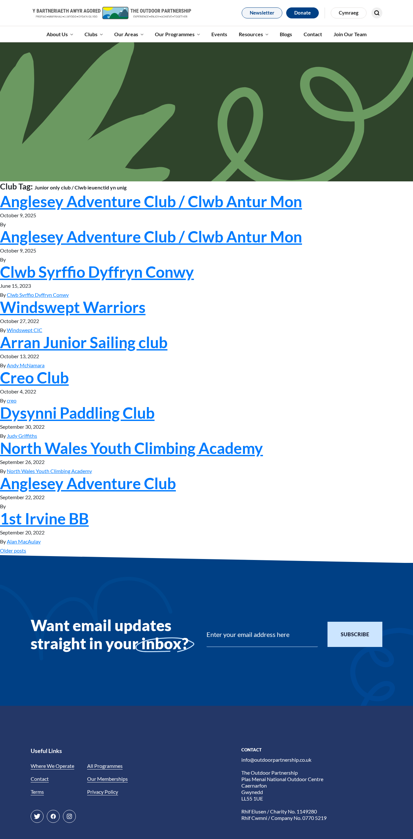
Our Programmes (175, 34)
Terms (37, 792)
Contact (313, 34)
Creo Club (34, 377)
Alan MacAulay (24, 541)
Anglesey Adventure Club (88, 483)
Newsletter (262, 13)
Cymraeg (348, 13)
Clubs (91, 34)
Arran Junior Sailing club (83, 342)
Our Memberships (107, 779)
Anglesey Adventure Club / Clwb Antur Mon (151, 201)
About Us (57, 34)
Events (219, 34)
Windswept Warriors (73, 307)
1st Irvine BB (44, 518)
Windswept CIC (24, 330)
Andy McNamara (26, 365)
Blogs (286, 34)
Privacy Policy (102, 792)
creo (11, 400)
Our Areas (126, 34)
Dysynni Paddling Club (77, 412)
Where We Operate (52, 766)
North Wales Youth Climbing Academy (131, 448)
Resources (251, 34)
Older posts (13, 550)
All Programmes (105, 766)
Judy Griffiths (22, 436)
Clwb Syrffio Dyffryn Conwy (97, 272)
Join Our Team (350, 34)
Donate (302, 13)
